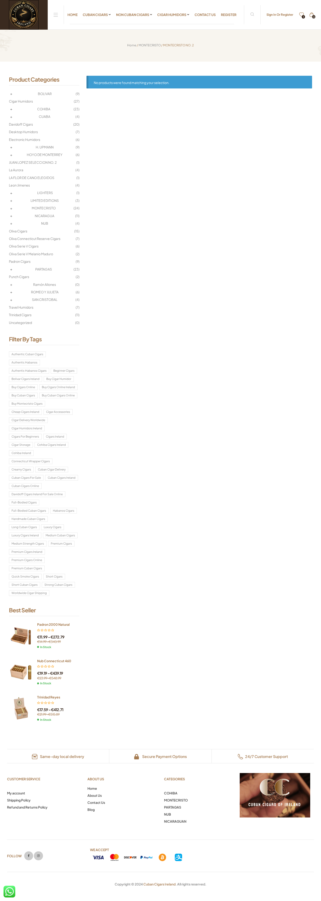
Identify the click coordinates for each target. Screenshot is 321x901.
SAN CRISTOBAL (44, 299)
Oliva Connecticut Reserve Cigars (34, 238)
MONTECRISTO (150, 45)
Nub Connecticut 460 (54, 661)
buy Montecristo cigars (27, 403)
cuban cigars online (25, 486)
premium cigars (61, 543)
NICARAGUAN (175, 821)
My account (16, 793)
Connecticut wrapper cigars (31, 461)
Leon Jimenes (19, 185)
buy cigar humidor (58, 379)
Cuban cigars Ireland (61, 477)
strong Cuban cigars (58, 584)
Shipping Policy (19, 800)
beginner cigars (63, 370)
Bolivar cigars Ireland (25, 379)
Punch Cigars (19, 277)
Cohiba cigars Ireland (51, 445)
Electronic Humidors (24, 139)
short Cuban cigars (25, 584)
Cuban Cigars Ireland (159, 884)
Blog (91, 809)
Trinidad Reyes (48, 697)
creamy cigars (21, 469)
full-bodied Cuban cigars (29, 510)
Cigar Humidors (21, 101)
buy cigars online (23, 387)
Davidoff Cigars (21, 124)
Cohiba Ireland (21, 453)
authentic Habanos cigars (29, 370)
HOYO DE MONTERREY (45, 154)
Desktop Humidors (23, 132)
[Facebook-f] (28, 855)
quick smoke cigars (25, 576)
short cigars (54, 576)
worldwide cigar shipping (29, 593)
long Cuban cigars (24, 527)
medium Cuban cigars (60, 535)
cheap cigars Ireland (25, 412)
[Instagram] (38, 855)
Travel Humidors (21, 307)
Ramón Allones (44, 284)
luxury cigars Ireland (25, 535)
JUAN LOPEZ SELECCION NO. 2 (33, 162)
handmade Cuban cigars (28, 519)
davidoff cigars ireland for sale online (37, 494)
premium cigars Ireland (27, 552)
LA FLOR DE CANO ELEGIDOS (31, 177)
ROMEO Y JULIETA (45, 292)
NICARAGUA (44, 216)
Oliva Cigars (18, 231)
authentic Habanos (24, 362)
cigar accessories (58, 412)
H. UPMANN (45, 147)
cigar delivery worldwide (28, 420)
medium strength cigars (28, 543)
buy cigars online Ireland (58, 387)
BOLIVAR (45, 94)
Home (131, 45)
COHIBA (43, 109)
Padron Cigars (20, 261)
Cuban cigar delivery (52, 469)
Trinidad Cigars (20, 315)
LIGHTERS (45, 193)
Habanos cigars (63, 510)
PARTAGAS (43, 269)
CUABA (44, 116)
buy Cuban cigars (23, 395)
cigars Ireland (55, 436)
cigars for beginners (25, 436)
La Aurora (16, 170)
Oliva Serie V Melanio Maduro (31, 254)
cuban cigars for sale (26, 477)
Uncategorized (20, 322)
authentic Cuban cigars (27, 354)
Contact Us (96, 802)
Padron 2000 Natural (53, 624)
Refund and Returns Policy (27, 807)
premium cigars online (27, 560)
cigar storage (21, 445)
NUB (44, 223)
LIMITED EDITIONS (45, 200)
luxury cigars (52, 527)
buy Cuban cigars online (58, 395)
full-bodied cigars (24, 502)
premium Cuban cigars (27, 568)
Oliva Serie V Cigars (24, 246)
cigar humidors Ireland (27, 428)
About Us (94, 795)
